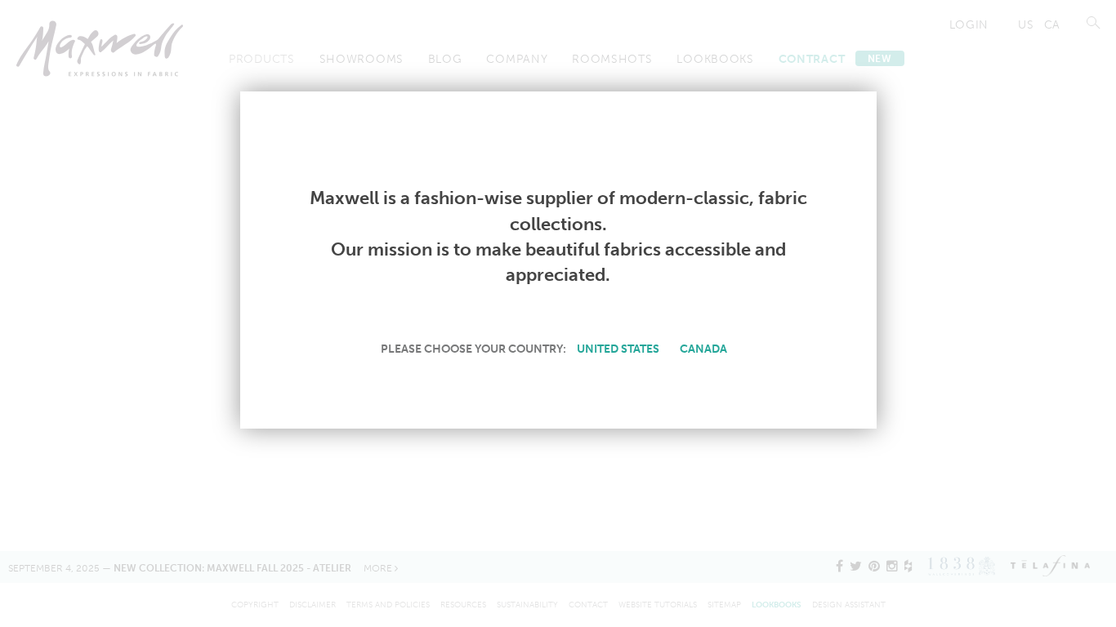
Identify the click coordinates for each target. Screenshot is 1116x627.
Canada (703, 348)
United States (618, 348)
